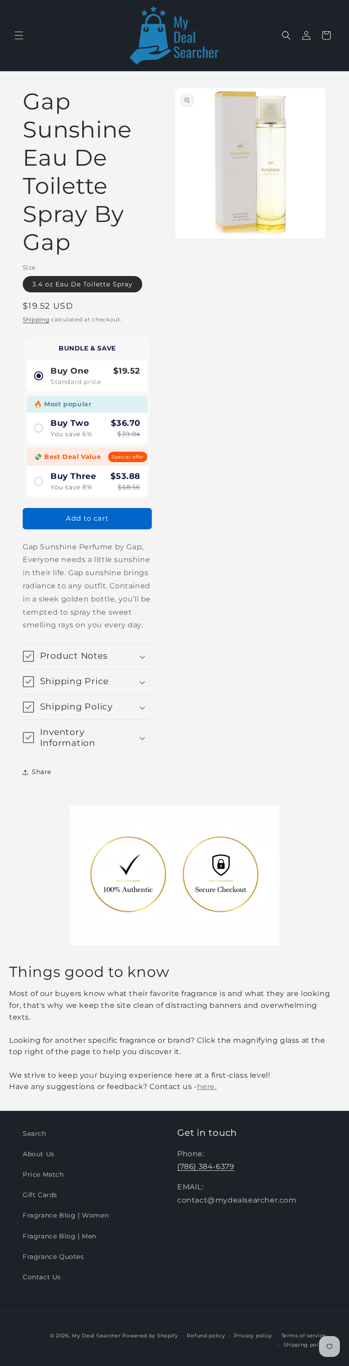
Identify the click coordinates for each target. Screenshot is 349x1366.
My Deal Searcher (96, 1335)
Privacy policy (253, 1335)
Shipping (36, 319)
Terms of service (303, 1335)
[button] (19, 35)
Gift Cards (40, 1195)
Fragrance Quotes (53, 1257)
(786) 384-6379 (205, 1166)
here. (207, 1086)
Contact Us (42, 1277)
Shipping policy (305, 1344)
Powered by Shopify (150, 1335)
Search (34, 1133)
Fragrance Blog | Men (59, 1236)
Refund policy (206, 1335)
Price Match (43, 1174)
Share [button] (41, 772)
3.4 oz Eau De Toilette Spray (82, 284)
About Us (39, 1154)
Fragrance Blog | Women (66, 1215)
